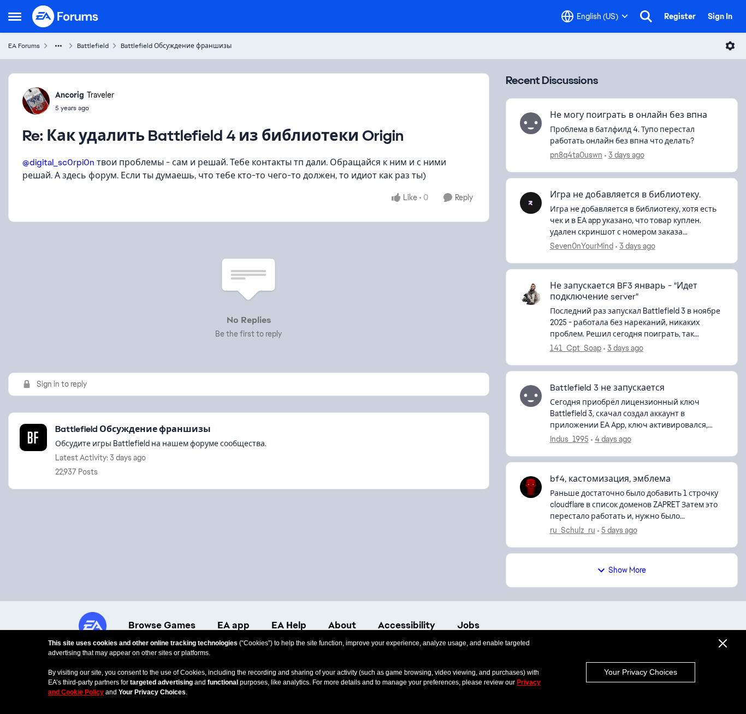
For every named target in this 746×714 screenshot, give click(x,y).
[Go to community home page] (65, 16)
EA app (233, 625)
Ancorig (69, 95)
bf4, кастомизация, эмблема (610, 478)
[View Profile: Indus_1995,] (531, 396)
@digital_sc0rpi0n (58, 162)
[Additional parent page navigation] (58, 45)
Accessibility (406, 625)
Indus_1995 (569, 439)
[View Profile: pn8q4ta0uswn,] (531, 123)
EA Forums (24, 45)
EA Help (288, 625)
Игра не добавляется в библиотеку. (625, 194)
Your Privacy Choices (640, 672)
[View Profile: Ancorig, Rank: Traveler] (36, 101)
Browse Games (162, 625)
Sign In (720, 16)
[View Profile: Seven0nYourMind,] (531, 203)
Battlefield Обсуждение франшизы (176, 45)
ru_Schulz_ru (572, 530)
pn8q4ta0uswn (576, 155)
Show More (627, 570)
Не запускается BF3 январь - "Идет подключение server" (623, 291)
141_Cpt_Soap (575, 348)
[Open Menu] (730, 45)
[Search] (646, 16)
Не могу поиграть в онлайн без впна (628, 115)
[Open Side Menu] (15, 16)
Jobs (468, 625)
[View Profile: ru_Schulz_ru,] (531, 487)
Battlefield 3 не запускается (607, 387)
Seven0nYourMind (581, 246)
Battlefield (93, 45)
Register (680, 16)
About (342, 625)
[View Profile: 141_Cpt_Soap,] (531, 294)
